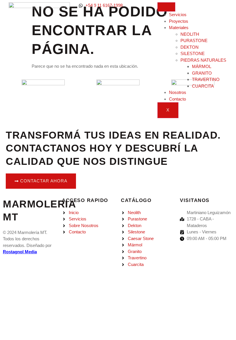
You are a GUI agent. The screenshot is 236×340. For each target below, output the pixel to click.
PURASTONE (194, 40)
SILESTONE (192, 53)
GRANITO (202, 73)
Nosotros (177, 92)
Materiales (179, 27)
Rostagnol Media (20, 251)
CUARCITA (203, 86)
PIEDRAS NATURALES (203, 60)
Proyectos (178, 21)
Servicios (177, 14)
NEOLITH (189, 34)
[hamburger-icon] (166, 7)
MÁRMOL (201, 66)
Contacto (177, 99)
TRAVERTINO (206, 79)
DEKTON (189, 47)
